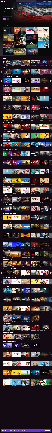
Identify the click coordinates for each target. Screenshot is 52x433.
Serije (23, 3)
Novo (29, 3)
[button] (1, 63)
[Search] (16, 1)
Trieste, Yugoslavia (5, 10)
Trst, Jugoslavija (9, 8)
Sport (32, 3)
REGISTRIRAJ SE (48, 430)
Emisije (20, 3)
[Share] (8, 19)
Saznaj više (42, 430)
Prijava (49, 1)
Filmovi (26, 3)
